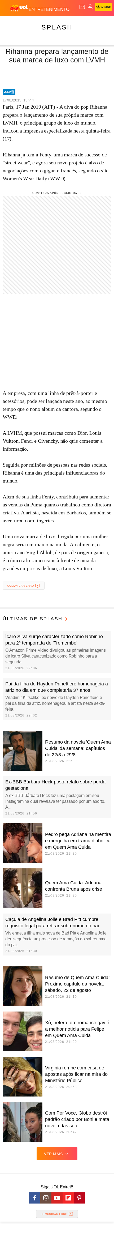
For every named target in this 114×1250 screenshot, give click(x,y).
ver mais (53, 1154)
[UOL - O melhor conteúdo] (19, 8)
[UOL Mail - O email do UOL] (82, 7)
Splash (57, 27)
